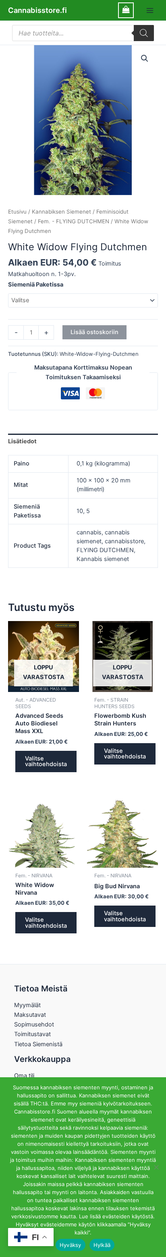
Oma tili (24, 1075)
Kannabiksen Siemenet (61, 211)
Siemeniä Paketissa (35, 284)
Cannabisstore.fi (37, 10)
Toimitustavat (32, 1034)
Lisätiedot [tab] (22, 441)
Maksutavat (30, 1014)
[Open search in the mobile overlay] (83, 33)
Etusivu (17, 211)
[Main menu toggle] (150, 10)
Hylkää (102, 1245)
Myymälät (27, 1005)
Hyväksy (70, 1245)
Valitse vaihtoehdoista (46, 761)
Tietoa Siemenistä (38, 1044)
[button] (144, 58)
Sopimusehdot (34, 1024)
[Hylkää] (156, 1167)
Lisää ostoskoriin (94, 332)
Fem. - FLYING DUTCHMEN (73, 221)
